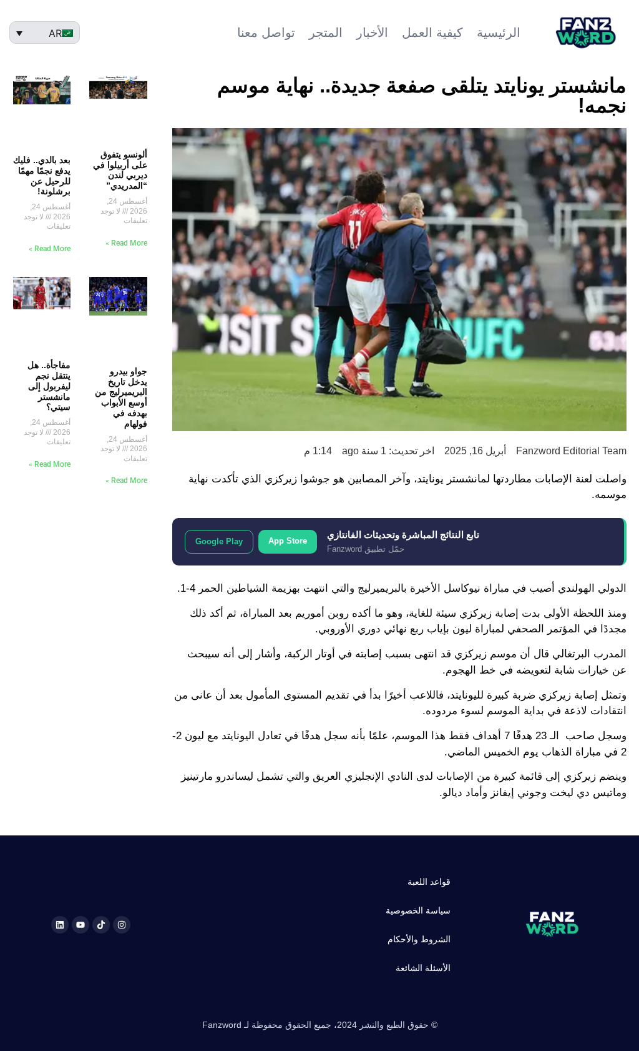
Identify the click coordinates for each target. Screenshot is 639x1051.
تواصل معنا (266, 32)
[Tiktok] (101, 925)
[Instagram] (121, 925)
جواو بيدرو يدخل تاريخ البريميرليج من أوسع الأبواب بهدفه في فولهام (121, 397)
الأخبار (372, 32)
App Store (287, 540)
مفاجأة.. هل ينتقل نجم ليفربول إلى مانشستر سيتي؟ (49, 386)
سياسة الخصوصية (418, 910)
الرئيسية (498, 32)
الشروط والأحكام (419, 939)
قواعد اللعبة (429, 882)
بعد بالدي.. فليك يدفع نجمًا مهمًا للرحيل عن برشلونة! (42, 175)
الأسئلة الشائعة (423, 968)
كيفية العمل (432, 32)
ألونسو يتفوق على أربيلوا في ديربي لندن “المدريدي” (120, 170)
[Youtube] (80, 925)
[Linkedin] (60, 925)
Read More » (126, 243)
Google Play (219, 541)
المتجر (326, 32)
